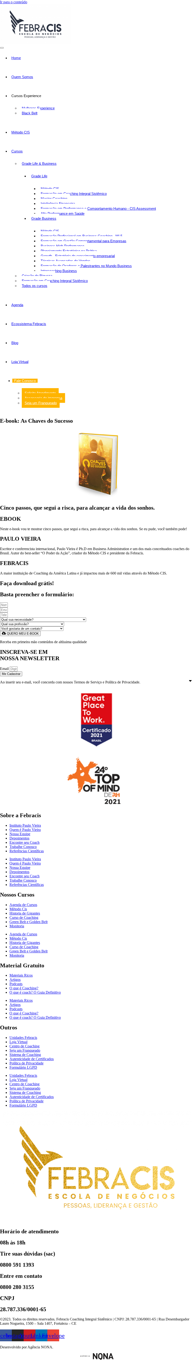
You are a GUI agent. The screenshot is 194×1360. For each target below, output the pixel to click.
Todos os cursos (34, 286)
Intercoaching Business (59, 271)
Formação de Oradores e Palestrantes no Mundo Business (86, 266)
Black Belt (29, 113)
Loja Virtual (19, 362)
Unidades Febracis (23, 1038)
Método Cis (18, 909)
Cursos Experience (26, 96)
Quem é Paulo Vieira (25, 830)
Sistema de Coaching (25, 1055)
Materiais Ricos (21, 975)
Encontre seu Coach (24, 842)
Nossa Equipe (19, 834)
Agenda (17, 305)
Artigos (15, 980)
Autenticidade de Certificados (31, 1059)
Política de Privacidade (26, 1063)
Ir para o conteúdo (13, 2)
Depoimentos (19, 838)
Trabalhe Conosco (23, 847)
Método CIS (20, 132)
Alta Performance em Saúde (62, 213)
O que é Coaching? (23, 988)
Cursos (17, 151)
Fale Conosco (25, 381)
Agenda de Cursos (23, 905)
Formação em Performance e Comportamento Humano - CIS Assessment (98, 208)
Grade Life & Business (39, 164)
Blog (14, 343)
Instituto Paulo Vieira (25, 825)
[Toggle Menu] (2, 48)
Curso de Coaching (23, 918)
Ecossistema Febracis (28, 324)
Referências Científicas (26, 851)
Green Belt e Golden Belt (28, 922)
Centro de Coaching (24, 1046)
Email (5, 669)
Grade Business (43, 218)
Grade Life (39, 176)
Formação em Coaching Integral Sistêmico (74, 194)
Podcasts (15, 984)
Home (16, 58)
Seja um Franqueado (41, 403)
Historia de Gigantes (24, 913)
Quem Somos (22, 77)
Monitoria (16, 926)
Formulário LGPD (23, 1067)
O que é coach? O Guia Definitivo (35, 992)
